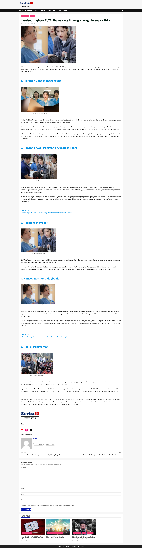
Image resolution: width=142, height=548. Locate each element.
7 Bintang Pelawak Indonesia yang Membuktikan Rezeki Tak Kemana (47, 213)
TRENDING (32, 16)
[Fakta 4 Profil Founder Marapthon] (58, 527)
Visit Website (38, 444)
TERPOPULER (60, 533)
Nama (23, 488)
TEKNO (49, 10)
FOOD (60, 10)
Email (23, 494)
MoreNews (73, 546)
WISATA (65, 10)
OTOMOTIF (43, 10)
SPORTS (55, 10)
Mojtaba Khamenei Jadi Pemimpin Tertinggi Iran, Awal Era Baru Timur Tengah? (83, 538)
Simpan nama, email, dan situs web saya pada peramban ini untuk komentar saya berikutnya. (48, 505)
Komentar (24, 467)
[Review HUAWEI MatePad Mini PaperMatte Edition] (33, 527)
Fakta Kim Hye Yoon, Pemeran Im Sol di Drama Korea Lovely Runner (47, 337)
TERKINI (84, 533)
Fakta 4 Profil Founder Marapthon (55, 537)
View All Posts (50, 444)
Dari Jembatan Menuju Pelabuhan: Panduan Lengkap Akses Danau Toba (102, 454)
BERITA (21, 10)
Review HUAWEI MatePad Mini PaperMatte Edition (32, 538)
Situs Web (23, 500)
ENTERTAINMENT (28, 10)
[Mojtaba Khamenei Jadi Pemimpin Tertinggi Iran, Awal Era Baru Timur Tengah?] (84, 527)
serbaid (24, 24)
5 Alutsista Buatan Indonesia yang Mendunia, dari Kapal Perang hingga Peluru (42, 454)
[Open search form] (122, 10)
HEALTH (36, 10)
